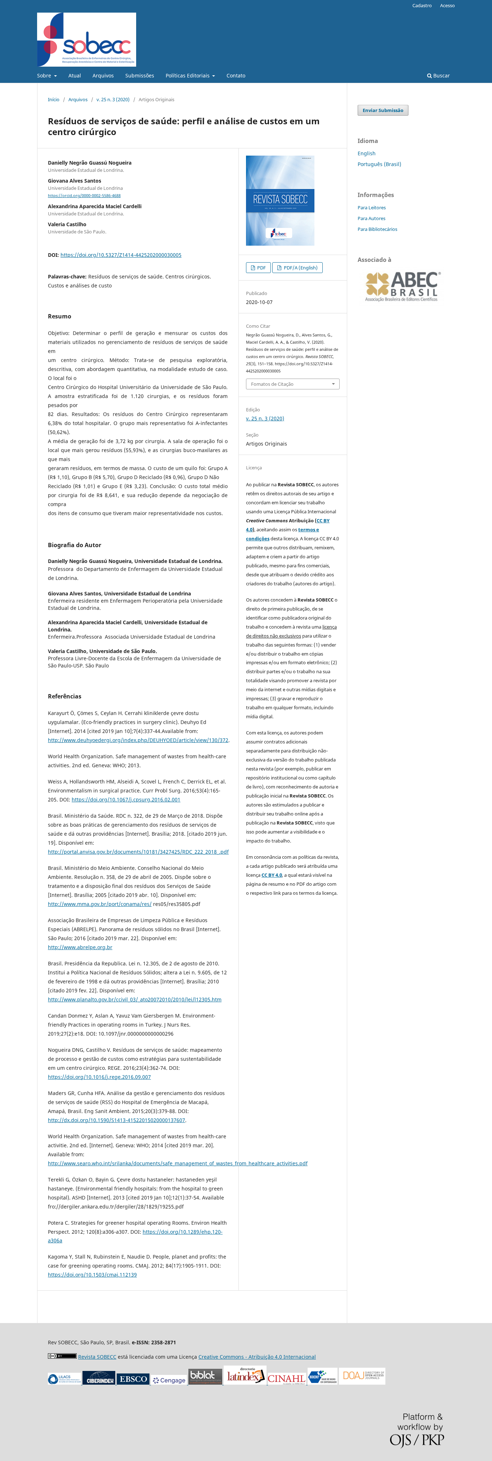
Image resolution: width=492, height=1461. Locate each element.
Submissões (139, 75)
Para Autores (371, 218)
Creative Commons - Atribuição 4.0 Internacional (257, 1356)
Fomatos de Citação (272, 384)
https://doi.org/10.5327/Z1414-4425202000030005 (121, 254)
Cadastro (422, 5)
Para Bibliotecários (377, 229)
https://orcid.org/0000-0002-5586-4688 (84, 195)
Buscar (441, 75)
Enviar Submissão (383, 110)
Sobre (45, 75)
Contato (236, 75)
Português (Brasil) (379, 164)
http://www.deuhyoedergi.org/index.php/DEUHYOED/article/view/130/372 (138, 740)
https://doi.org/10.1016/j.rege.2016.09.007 (99, 1076)
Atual (74, 75)
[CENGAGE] (169, 1382)
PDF (261, 267)
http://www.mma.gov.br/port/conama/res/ (100, 904)
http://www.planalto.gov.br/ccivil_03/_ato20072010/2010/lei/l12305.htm (135, 999)
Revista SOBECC (97, 1356)
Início (53, 99)
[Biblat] (227, 1382)
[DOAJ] (362, 1382)
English (367, 153)
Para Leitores (372, 207)
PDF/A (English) (300, 267)
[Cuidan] (99, 1382)
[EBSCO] (134, 1382)
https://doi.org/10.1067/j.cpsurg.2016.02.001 (126, 799)
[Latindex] (267, 1382)
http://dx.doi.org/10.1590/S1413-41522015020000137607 (116, 1120)
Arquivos (103, 75)
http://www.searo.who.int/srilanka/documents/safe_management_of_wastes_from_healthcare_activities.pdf (178, 1163)
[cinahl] (288, 1382)
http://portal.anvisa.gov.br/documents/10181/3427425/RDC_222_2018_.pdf (138, 851)
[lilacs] (65, 1382)
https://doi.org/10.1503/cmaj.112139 (92, 1274)
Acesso (447, 5)
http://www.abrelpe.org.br (80, 947)
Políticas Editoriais (188, 75)
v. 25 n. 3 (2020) (113, 99)
